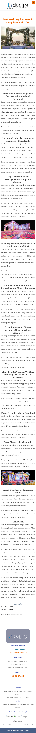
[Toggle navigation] (33, 2)
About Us (10, 691)
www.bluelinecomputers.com (17, 724)
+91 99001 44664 (7, 606)
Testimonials (10, 697)
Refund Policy (22, 691)
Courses (16, 697)
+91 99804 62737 (7, 610)
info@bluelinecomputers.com (18, 652)
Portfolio (21, 697)
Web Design (6, 704)
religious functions (7, 112)
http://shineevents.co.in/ (15, 615)
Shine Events (27, 380)
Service (16, 691)
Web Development (14, 704)
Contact (27, 697)
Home (5, 691)
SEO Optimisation (24, 704)
